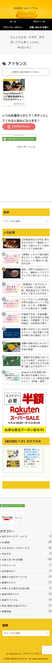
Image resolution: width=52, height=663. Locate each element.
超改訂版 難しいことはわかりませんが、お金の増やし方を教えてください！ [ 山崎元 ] (31, 454)
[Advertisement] (26, 170)
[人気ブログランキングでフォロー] (19, 137)
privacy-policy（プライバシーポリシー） (25, 654)
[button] (46, 221)
